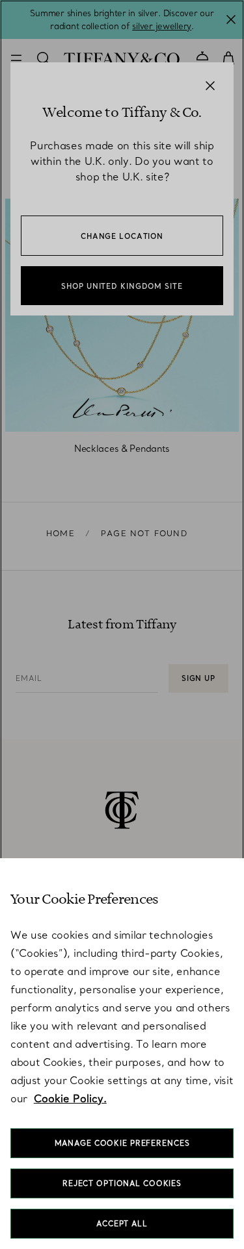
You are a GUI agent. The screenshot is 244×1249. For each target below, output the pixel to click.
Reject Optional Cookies (122, 1183)
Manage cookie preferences (122, 1143)
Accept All (122, 1223)
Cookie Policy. (70, 1098)
